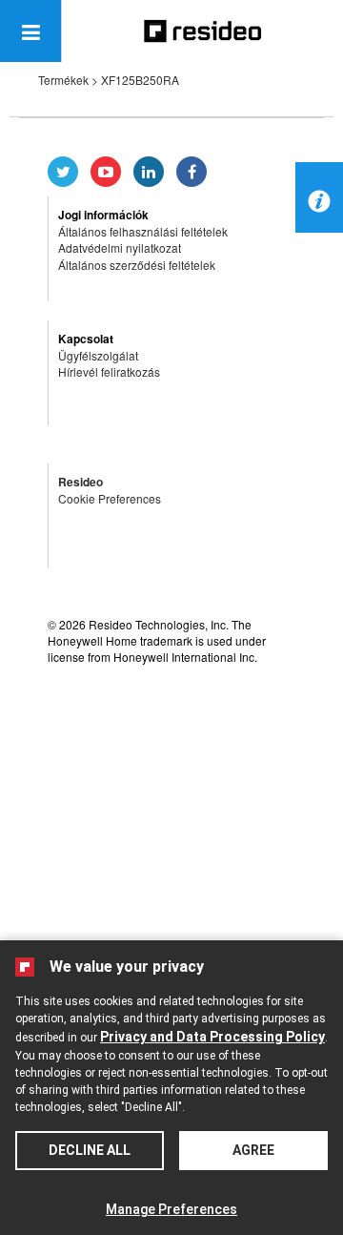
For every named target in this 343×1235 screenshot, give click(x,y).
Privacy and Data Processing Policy (212, 1036)
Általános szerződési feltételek (136, 265)
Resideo (80, 481)
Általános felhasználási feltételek (143, 231)
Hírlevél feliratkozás (109, 371)
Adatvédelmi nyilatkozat (119, 247)
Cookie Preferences (109, 498)
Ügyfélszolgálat (98, 355)
